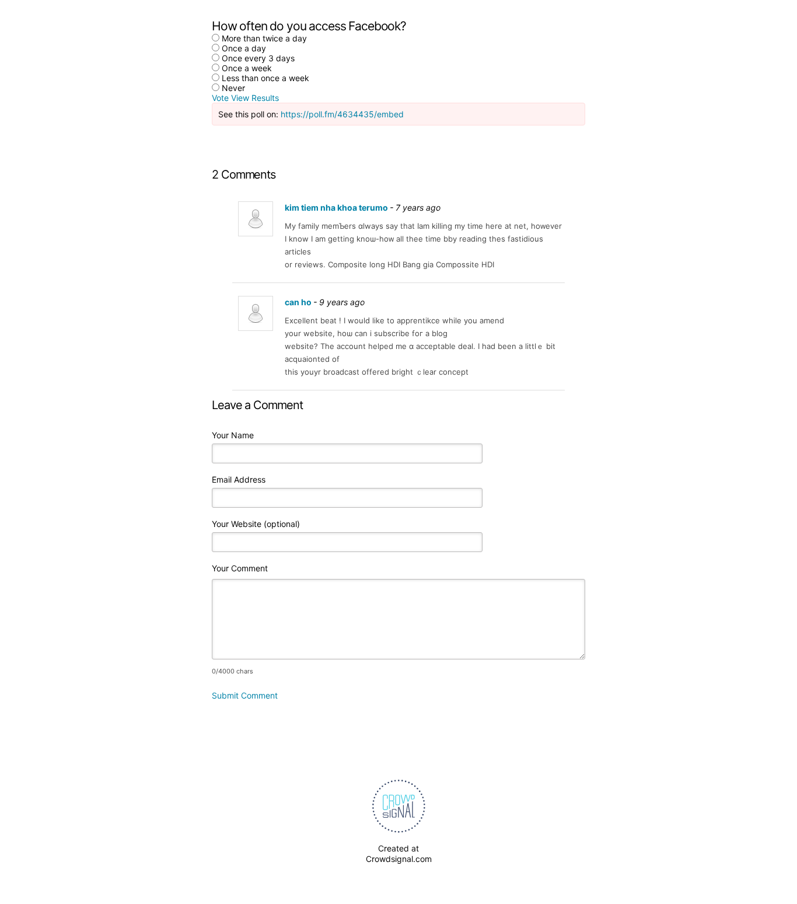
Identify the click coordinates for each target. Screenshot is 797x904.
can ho (298, 302)
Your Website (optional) (256, 524)
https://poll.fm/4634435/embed (342, 114)
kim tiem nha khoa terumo (336, 207)
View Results (255, 98)
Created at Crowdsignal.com (399, 853)
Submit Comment (245, 695)
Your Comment (240, 568)
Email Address (238, 479)
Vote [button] (221, 98)
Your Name (233, 435)
